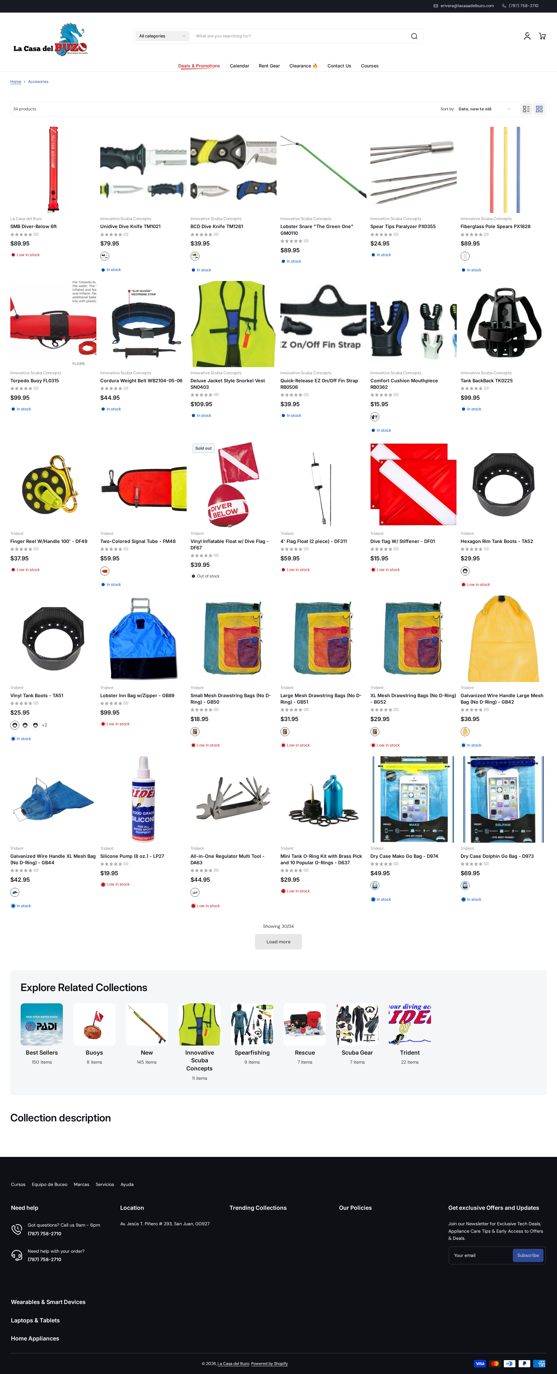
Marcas (81, 1184)
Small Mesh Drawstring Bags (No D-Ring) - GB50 (231, 699)
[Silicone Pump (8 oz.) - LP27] (143, 799)
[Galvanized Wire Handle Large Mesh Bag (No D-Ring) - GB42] (504, 639)
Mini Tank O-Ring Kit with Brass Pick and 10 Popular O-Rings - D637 (321, 859)
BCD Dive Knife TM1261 (217, 226)
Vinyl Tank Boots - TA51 (36, 695)
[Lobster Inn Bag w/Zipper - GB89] (143, 639)
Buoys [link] (94, 1052)
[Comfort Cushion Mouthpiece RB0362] (413, 324)
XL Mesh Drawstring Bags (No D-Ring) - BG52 (413, 699)
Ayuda (127, 1184)
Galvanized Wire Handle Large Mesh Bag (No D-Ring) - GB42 (502, 699)
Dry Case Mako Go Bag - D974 (404, 856)
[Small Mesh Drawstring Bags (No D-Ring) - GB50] (234, 639)
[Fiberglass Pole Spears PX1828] (504, 170)
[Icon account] (527, 36)
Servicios (105, 1184)
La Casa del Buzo (233, 1363)
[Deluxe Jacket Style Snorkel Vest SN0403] (234, 324)
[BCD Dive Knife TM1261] (234, 170)
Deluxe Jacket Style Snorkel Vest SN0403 (228, 384)
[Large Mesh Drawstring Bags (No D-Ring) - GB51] (323, 639)
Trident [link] (410, 1052)
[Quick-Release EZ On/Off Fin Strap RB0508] (323, 324)
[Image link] (42, 1044)
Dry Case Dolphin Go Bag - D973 (497, 856)
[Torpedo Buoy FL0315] (53, 324)
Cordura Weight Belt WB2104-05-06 (141, 380)
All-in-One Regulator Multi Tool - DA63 (228, 859)
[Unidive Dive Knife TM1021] (143, 170)
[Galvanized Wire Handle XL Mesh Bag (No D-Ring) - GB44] (53, 799)
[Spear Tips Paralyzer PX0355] (413, 170)
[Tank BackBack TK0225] (504, 324)
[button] (162, 36)
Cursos (18, 1184)
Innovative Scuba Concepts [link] (199, 1060)
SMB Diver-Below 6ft (33, 226)
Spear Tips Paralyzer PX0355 (403, 226)
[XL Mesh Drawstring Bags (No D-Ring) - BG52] (413, 639)
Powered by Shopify (269, 1363)
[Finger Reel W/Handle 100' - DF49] (53, 485)
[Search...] (414, 36)
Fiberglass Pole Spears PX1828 (496, 226)
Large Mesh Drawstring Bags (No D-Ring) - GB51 (321, 699)
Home (15, 81)
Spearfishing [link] (252, 1052)
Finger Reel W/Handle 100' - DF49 (48, 541)
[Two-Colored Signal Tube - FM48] (143, 485)
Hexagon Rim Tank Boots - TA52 (497, 541)
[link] (201, 65)
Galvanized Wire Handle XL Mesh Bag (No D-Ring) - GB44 (53, 859)
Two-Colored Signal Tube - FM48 (138, 541)
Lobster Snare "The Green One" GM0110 (317, 230)
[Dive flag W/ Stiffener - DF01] (413, 485)
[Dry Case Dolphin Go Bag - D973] (504, 799)
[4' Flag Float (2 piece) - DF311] (323, 485)
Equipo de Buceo (49, 1184)
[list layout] (526, 109)
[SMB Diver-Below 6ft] (53, 170)
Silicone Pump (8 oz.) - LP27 (132, 856)
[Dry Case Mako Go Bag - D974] (413, 799)
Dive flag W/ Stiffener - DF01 (402, 541)
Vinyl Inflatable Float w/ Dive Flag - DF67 (230, 544)
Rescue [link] (305, 1052)
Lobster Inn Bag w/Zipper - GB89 (137, 695)
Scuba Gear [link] (357, 1052)
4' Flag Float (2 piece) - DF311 (313, 541)
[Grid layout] (539, 109)
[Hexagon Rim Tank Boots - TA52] (504, 485)
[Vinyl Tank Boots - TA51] (53, 639)
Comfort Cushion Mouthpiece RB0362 (404, 384)
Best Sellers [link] (42, 1052)
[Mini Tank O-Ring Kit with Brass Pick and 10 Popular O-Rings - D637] (323, 799)
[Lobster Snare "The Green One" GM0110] (323, 170)
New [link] (147, 1052)
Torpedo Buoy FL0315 (34, 380)
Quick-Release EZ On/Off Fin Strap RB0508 (319, 384)
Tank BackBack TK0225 (487, 380)
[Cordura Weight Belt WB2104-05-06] (143, 324)
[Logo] (50, 36)
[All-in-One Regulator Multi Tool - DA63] (234, 799)
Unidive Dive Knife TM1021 (130, 226)
